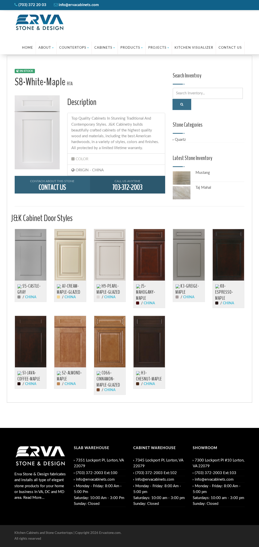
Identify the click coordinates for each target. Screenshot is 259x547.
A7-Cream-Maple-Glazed (68, 289)
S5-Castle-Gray (29, 289)
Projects (157, 47)
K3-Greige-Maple (187, 289)
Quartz (180, 140)
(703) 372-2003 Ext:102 (156, 473)
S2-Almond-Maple (69, 376)
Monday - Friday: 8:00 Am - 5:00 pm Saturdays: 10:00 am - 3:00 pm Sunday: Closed (159, 495)
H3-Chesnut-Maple (149, 376)
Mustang (203, 173)
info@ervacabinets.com (95, 479)
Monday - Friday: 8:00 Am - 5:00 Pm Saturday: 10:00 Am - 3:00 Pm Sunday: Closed (99, 495)
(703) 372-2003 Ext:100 (96, 473)
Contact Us (230, 47)
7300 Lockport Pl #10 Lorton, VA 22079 (218, 463)
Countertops (72, 47)
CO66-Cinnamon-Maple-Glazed (108, 379)
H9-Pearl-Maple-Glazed (108, 289)
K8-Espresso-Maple (224, 292)
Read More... (34, 498)
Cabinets (103, 47)
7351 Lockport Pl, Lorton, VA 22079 (99, 463)
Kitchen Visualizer (194, 47)
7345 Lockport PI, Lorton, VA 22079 (158, 463)
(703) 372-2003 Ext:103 (215, 473)
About (44, 47)
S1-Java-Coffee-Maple (28, 376)
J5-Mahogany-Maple (145, 292)
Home (27, 47)
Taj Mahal (203, 187)
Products (130, 47)
